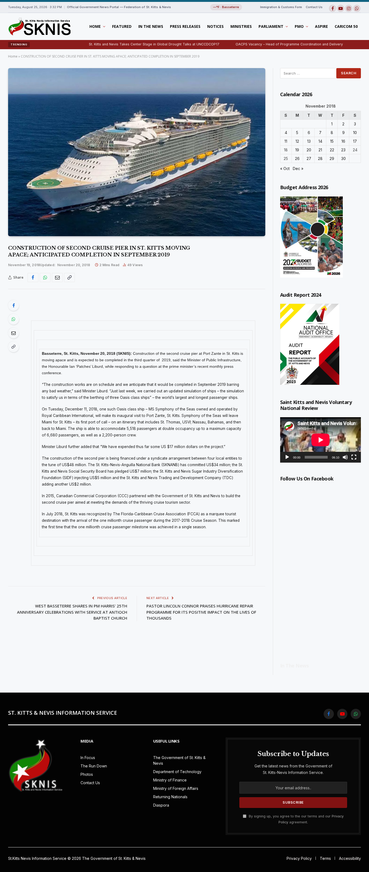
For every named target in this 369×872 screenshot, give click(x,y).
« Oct (285, 168)
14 (320, 141)
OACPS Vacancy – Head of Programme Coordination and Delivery (260, 44)
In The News (150, 26)
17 (355, 141)
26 (297, 158)
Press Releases (185, 26)
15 (332, 141)
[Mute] (345, 457)
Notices (215, 26)
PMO (299, 26)
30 (343, 158)
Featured (122, 26)
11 (285, 141)
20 (309, 150)
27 (309, 158)
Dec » (298, 168)
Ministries (241, 26)
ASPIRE (321, 26)
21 (320, 150)
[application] (320, 440)
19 (297, 150)
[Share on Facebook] (33, 277)
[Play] (287, 457)
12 (297, 141)
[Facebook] (13, 305)
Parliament (271, 26)
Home (95, 26)
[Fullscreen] (354, 457)
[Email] (13, 333)
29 (332, 158)
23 (343, 150)
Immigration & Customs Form (281, 7)
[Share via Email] (57, 277)
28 (320, 158)
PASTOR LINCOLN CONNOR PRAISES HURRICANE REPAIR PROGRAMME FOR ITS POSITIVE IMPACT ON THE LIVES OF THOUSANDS (201, 612)
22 (332, 150)
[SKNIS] (39, 26)
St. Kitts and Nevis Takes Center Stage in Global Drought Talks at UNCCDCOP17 (126, 44)
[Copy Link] (69, 277)
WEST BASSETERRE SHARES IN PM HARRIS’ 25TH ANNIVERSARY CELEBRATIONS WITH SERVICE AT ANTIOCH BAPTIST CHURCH (72, 612)
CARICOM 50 (346, 26)
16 (343, 141)
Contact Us (314, 7)
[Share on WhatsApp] (45, 277)
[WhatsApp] (13, 319)
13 (309, 141)
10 (355, 132)
